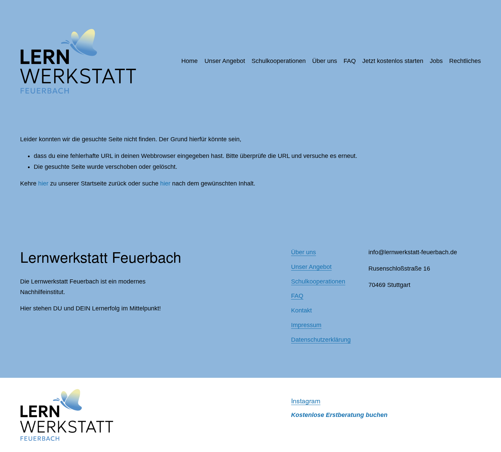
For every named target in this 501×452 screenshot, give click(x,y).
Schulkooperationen (279, 61)
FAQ (350, 61)
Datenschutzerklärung (321, 339)
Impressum (306, 325)
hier (43, 183)
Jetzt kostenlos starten (392, 61)
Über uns (324, 61)
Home (189, 61)
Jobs (436, 61)
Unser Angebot (224, 61)
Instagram (305, 400)
